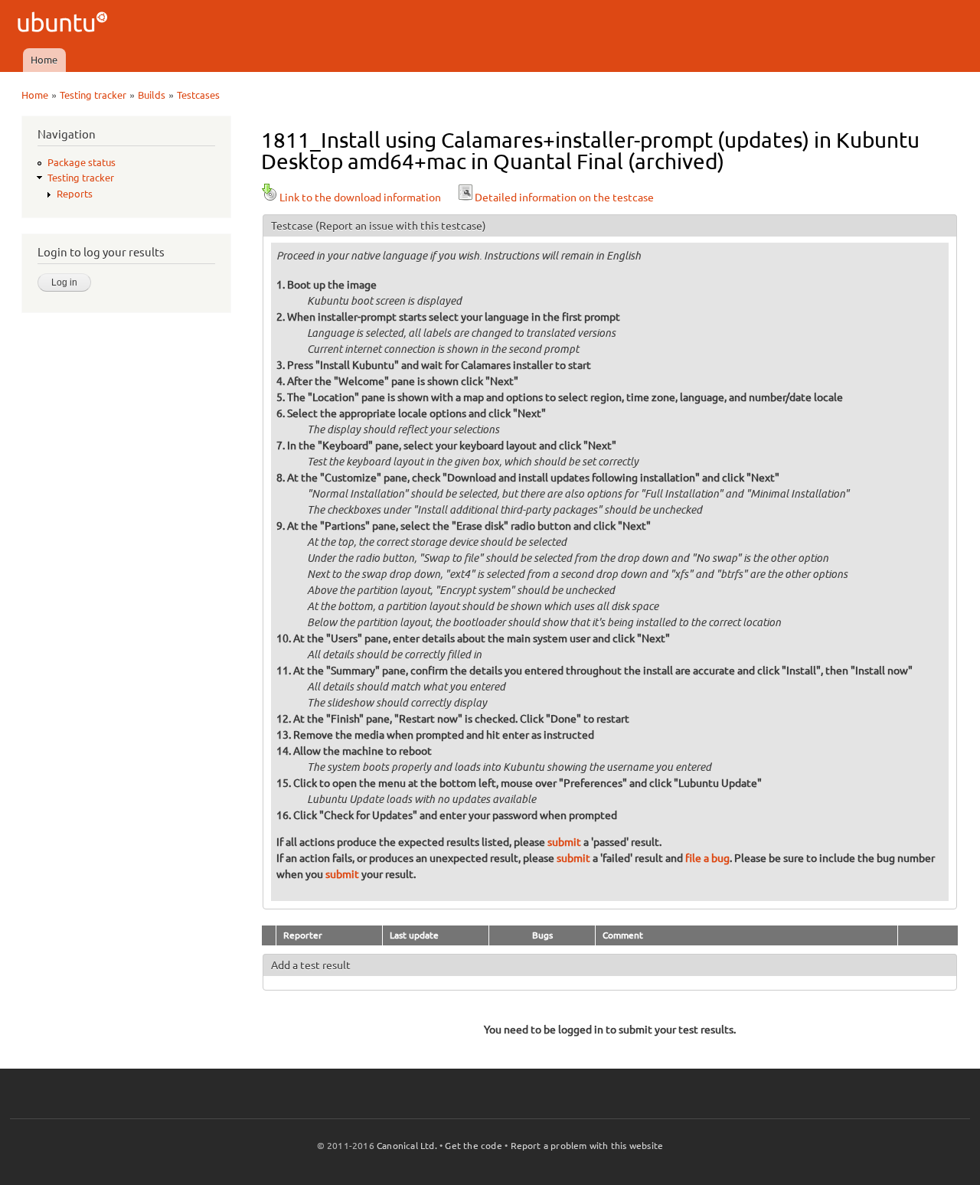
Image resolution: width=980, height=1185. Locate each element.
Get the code (473, 1146)
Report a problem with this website (587, 1146)
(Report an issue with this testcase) (400, 226)
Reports (75, 193)
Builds (151, 95)
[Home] (64, 24)
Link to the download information (360, 197)
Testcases (198, 95)
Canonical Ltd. (407, 1146)
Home (44, 59)
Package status (81, 162)
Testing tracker (93, 95)
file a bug (707, 858)
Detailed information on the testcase (564, 197)
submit (564, 842)
